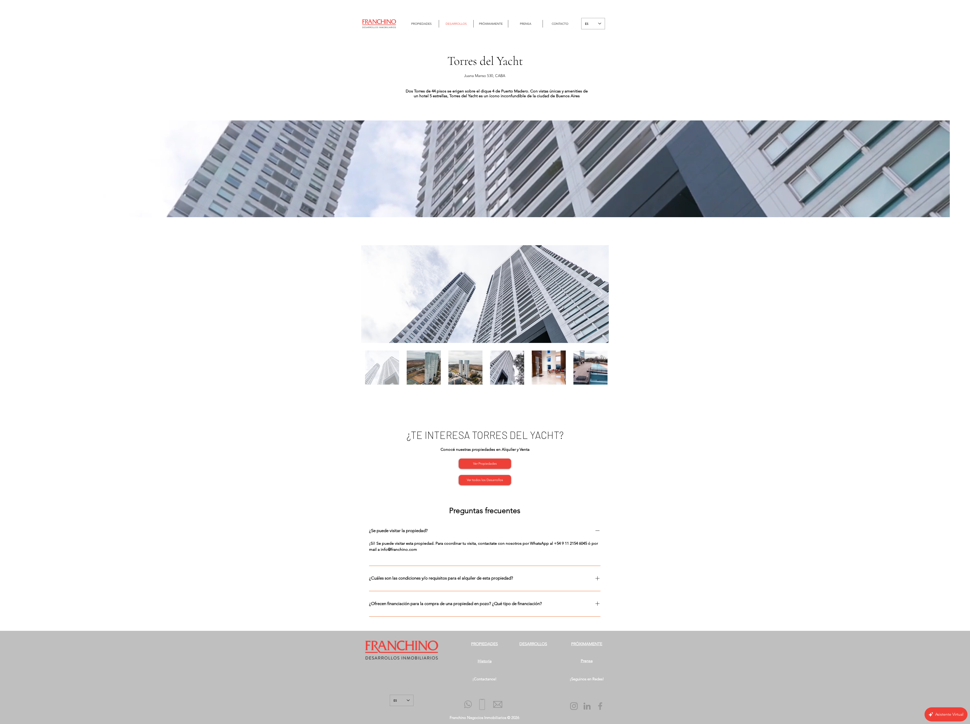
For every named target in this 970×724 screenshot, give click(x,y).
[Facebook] (600, 706)
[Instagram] (574, 706)
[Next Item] (600, 294)
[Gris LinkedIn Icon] (587, 706)
